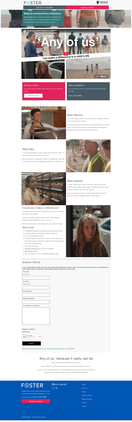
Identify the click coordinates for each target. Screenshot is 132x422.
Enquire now (33, 95)
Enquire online (87, 7)
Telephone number (28, 298)
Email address (27, 291)
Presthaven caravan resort (50, 254)
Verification (26, 332)
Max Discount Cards (31, 251)
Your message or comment (31, 305)
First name (25, 271)
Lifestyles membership (31, 248)
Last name (25, 281)
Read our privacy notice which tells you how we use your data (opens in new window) (48, 348)
